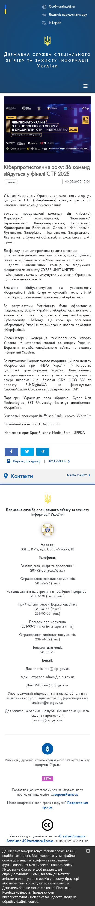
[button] (88, 851)
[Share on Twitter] (27, 452)
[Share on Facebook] (11, 452)
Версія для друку (26, 461)
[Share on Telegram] (43, 452)
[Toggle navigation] (86, 86)
